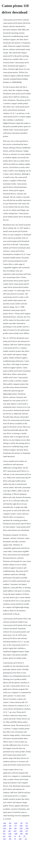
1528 (21, 825)
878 (4, 833)
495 (10, 825)
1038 (21, 831)
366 (10, 839)
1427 (15, 831)
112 (26, 839)
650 (15, 828)
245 (4, 831)
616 (27, 825)
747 (24, 836)
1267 (20, 839)
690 (10, 828)
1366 (9, 833)
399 (9, 831)
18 (15, 839)
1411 (4, 839)
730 (21, 823)
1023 (4, 828)
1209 (4, 825)
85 (19, 836)
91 (15, 836)
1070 (27, 828)
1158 (4, 823)
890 (27, 833)
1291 (9, 836)
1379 (15, 823)
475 (27, 831)
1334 (21, 828)
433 (4, 836)
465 (10, 823)
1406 (15, 833)
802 (21, 833)
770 (26, 823)
